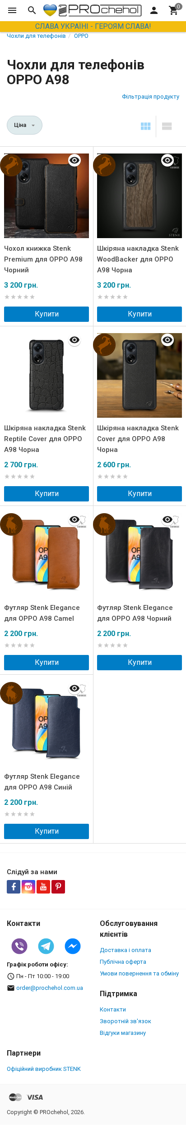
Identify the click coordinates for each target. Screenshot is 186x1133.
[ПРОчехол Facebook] (13, 887)
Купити (47, 314)
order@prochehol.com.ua (49, 987)
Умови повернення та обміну (139, 973)
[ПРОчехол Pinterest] (58, 887)
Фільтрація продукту (150, 96)
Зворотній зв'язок (125, 1021)
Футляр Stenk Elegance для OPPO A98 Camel (42, 613)
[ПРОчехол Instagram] (28, 887)
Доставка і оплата (125, 950)
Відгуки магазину (123, 1032)
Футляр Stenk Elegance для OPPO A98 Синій (42, 781)
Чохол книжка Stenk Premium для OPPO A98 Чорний (43, 259)
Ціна (20, 125)
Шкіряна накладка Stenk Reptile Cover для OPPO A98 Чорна (45, 439)
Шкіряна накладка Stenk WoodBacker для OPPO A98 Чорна (138, 259)
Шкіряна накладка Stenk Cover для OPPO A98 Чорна (138, 439)
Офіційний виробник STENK (44, 1068)
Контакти (113, 1009)
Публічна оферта (123, 961)
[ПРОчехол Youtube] (43, 887)
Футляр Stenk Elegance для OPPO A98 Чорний (135, 613)
